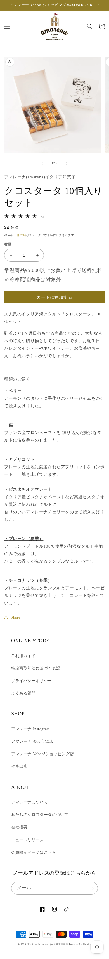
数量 (8, 244)
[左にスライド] (42, 163)
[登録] (91, 888)
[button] (7, 26)
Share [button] (15, 617)
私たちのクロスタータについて (39, 815)
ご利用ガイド (23, 656)
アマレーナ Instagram (30, 729)
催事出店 (19, 766)
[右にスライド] (67, 163)
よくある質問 (23, 693)
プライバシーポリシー (31, 681)
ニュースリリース (27, 840)
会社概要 (19, 827)
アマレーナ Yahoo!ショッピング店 (42, 754)
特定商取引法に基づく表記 (35, 668)
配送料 (21, 235)
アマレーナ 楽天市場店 (32, 741)
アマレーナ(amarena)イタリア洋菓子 (47, 944)
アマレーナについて (29, 802)
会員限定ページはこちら (33, 852)
